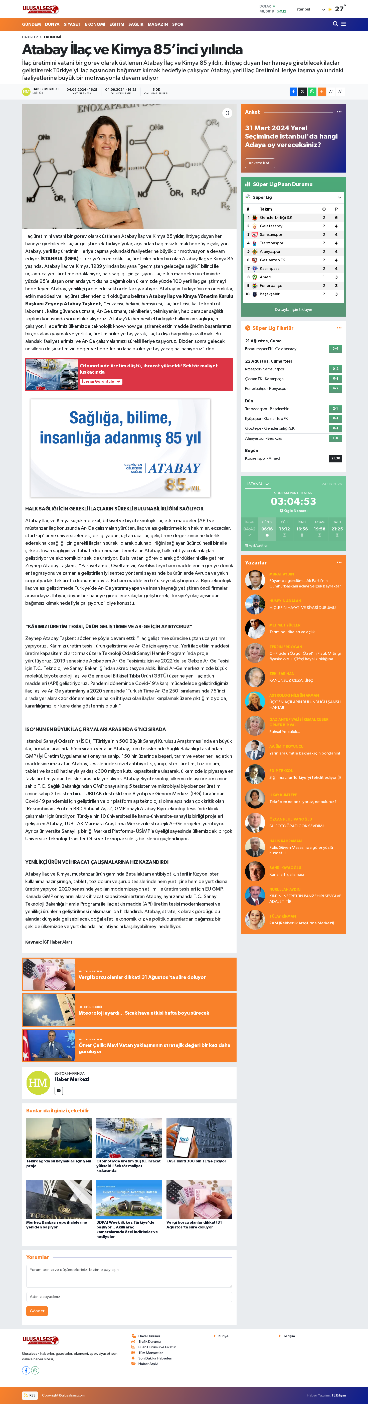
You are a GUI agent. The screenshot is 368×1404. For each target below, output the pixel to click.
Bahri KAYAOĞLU (285, 868)
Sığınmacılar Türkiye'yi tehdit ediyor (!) (305, 778)
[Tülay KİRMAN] (255, 920)
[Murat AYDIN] (255, 580)
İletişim (289, 1336)
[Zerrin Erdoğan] (255, 653)
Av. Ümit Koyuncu (286, 747)
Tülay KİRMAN (282, 916)
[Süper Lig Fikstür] (339, 328)
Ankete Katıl (260, 163)
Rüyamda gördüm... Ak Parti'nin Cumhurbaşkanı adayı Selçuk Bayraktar (305, 583)
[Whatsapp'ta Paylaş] (312, 92)
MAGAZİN (158, 24)
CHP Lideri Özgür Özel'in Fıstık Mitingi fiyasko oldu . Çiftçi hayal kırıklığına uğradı (305, 656)
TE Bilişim (338, 1395)
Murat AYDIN (281, 574)
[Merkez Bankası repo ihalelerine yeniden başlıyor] (59, 1199)
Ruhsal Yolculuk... (284, 732)
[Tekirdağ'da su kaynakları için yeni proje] (59, 1138)
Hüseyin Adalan (285, 601)
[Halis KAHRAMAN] (255, 847)
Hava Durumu (149, 1336)
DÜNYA (52, 24)
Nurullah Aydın (284, 890)
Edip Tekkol (281, 771)
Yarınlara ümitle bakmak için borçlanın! (304, 753)
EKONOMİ (95, 24)
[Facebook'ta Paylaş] (293, 92)
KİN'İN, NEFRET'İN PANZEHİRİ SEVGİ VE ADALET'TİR (305, 899)
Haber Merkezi (72, 1079)
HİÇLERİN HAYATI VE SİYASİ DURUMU (302, 608)
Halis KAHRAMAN (285, 841)
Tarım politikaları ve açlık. (292, 632)
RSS (32, 1395)
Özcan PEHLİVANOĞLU (290, 819)
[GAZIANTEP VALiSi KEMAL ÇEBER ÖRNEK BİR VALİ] (255, 726)
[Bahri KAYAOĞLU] (255, 871)
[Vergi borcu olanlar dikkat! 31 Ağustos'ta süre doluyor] (199, 1199)
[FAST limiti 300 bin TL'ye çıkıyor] (199, 1138)
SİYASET (72, 24)
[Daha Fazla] (322, 92)
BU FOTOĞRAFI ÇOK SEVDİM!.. (297, 826)
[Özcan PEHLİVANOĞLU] (255, 823)
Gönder (37, 1311)
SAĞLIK (135, 24)
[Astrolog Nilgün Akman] (255, 701)
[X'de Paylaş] (302, 92)
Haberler (30, 37)
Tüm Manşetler (150, 1353)
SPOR (177, 24)
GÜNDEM (31, 24)
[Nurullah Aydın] (255, 895)
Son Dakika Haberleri (155, 1358)
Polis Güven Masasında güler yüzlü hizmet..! (301, 850)
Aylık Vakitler (258, 545)
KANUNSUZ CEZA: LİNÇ (291, 680)
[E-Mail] (59, 1091)
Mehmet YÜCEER (284, 625)
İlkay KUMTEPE (283, 795)
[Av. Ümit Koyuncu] (255, 750)
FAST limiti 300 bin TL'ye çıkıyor (196, 1161)
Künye (224, 1336)
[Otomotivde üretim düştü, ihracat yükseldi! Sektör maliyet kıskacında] (129, 1138)
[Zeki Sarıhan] (255, 677)
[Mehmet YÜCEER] (255, 628)
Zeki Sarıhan (281, 674)
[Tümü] (339, 112)
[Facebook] (26, 1370)
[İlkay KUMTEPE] (255, 798)
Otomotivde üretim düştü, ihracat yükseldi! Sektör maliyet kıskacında (128, 1166)
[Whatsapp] (35, 1370)
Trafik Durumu (149, 1341)
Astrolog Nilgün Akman (294, 695)
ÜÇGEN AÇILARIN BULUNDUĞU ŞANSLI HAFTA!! (305, 705)
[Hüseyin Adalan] (255, 604)
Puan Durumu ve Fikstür (157, 1347)
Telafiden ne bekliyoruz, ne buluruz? (303, 802)
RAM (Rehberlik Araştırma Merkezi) (301, 923)
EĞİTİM (116, 24)
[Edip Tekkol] (255, 774)
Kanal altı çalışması (286, 875)
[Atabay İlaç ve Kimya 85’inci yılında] (129, 166)
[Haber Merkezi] (38, 1083)
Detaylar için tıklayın (293, 310)
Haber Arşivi (148, 1364)
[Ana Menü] (342, 24)
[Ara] (336, 24)
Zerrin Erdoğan (285, 647)
